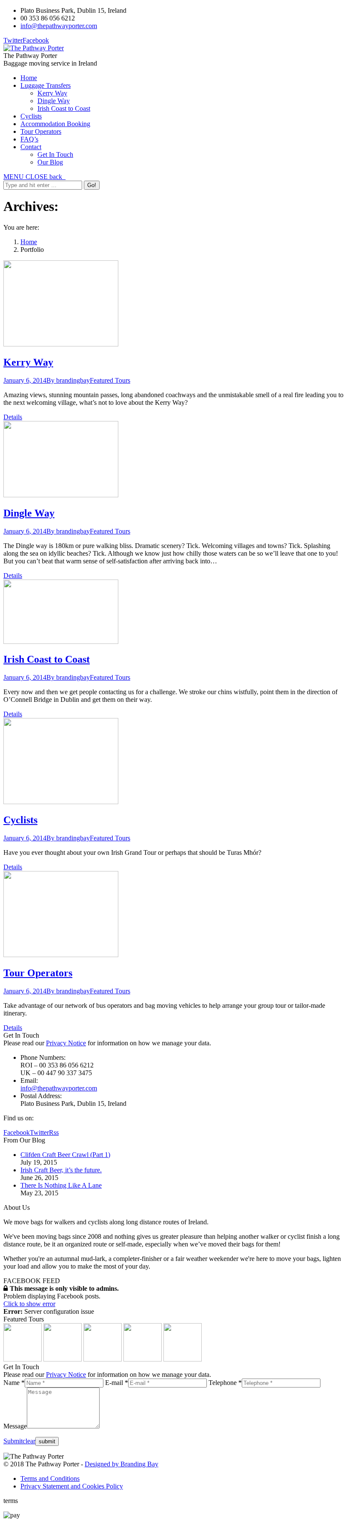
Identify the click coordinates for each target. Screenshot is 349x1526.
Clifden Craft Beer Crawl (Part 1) (65, 1154)
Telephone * (225, 1382)
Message (15, 1426)
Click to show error (29, 1303)
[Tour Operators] (182, 1359)
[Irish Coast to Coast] (102, 1359)
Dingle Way (28, 513)
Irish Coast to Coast (46, 659)
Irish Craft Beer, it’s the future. (61, 1170)
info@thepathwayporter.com (58, 25)
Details (12, 417)
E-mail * (116, 1382)
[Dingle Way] (62, 1359)
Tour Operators (37, 972)
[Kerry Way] (22, 1359)
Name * (14, 1382)
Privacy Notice (66, 1043)
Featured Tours (110, 380)
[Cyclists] (142, 1359)
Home (28, 241)
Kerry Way (28, 362)
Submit (13, 1441)
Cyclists (20, 819)
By (68, 380)
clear (29, 1441)
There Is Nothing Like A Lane (61, 1185)
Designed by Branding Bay (121, 1464)
